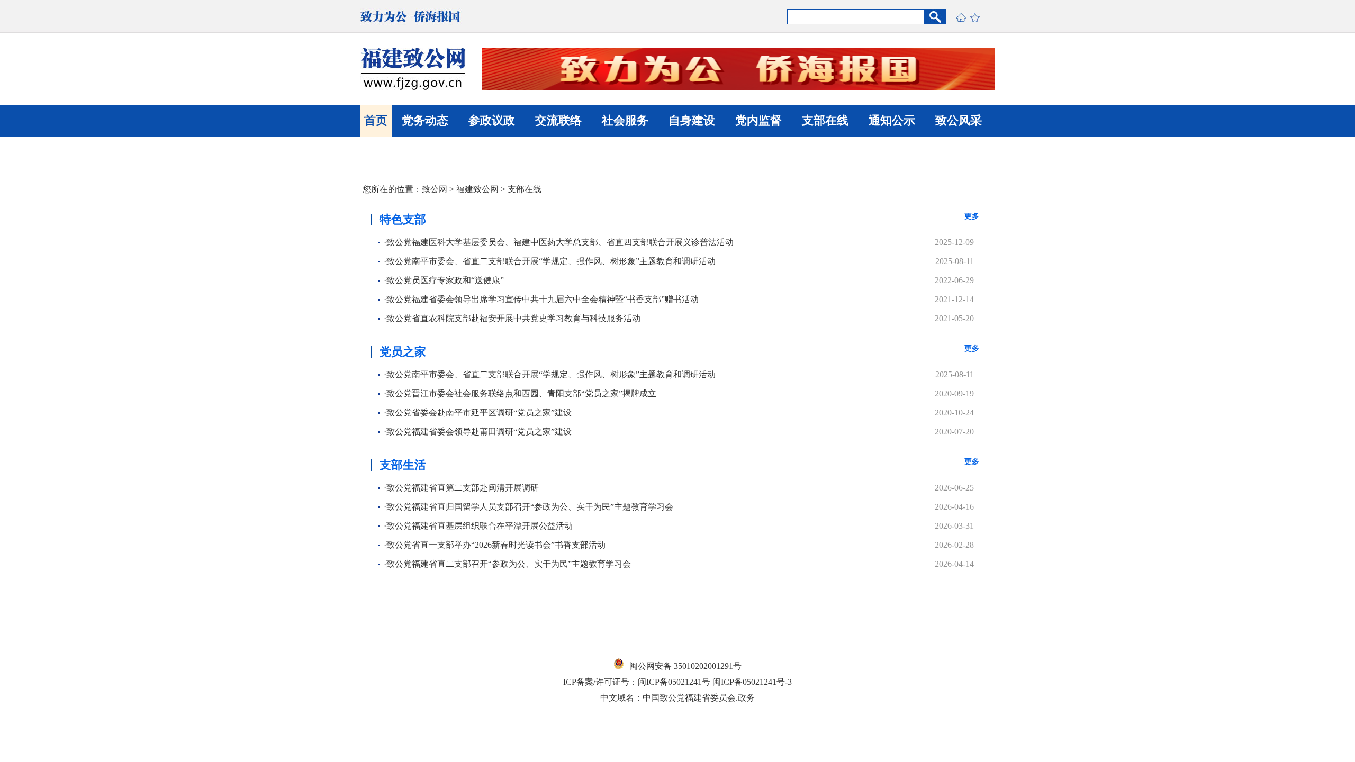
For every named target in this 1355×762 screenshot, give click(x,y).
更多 (971, 216)
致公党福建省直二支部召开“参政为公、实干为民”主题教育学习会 (508, 563)
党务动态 (425, 120)
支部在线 (825, 120)
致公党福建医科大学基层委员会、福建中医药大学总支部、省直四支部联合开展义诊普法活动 (560, 242)
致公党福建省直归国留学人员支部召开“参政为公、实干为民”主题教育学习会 (529, 506)
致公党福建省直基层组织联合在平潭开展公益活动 (479, 525)
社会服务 (625, 120)
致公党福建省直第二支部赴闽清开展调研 (462, 487)
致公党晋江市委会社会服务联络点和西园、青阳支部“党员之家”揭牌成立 (521, 393)
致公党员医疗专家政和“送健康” (445, 280)
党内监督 (758, 120)
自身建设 (692, 120)
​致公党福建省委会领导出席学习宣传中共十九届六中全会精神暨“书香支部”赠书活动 (542, 299)
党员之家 (403, 351)
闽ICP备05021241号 (674, 681)
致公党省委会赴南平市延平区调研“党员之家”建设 (479, 412)
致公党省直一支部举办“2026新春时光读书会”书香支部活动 (496, 544)
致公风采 (958, 120)
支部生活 (403, 464)
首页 (375, 120)
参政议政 (491, 120)
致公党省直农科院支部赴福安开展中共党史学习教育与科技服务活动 (513, 318)
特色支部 (403, 219)
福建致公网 (477, 189)
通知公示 (892, 120)
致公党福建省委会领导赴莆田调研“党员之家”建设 (479, 431)
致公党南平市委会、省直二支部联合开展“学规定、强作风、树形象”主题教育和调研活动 (551, 261)
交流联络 (558, 120)
